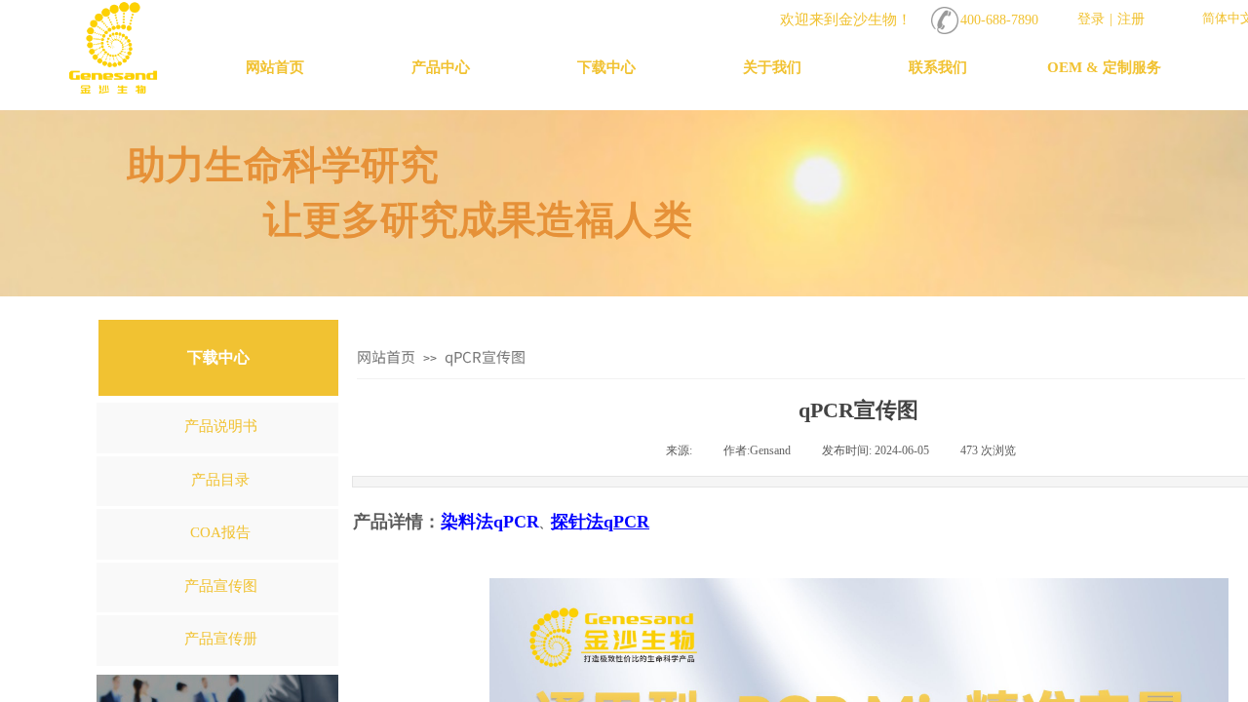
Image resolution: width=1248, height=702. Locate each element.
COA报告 (220, 532)
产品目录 (220, 480)
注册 (1131, 19)
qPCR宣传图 (485, 356)
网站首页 (386, 356)
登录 (1091, 19)
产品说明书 (220, 426)
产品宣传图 (220, 586)
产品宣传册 (220, 638)
